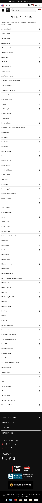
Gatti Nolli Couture (7, 170)
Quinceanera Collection (8, 339)
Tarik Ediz (4, 377)
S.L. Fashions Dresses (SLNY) (10, 362)
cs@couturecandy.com (11, 444)
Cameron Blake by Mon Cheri (10, 81)
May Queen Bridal (7, 273)
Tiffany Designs (6, 395)
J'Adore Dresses (6, 198)
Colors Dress (5, 118)
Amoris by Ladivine (7, 52)
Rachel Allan (5, 344)
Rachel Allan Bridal (7, 348)
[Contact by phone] (40, 5)
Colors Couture (6, 113)
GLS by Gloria (5, 174)
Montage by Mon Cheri (8, 297)
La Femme (4, 240)
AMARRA (4, 62)
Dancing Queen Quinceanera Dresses (13, 128)
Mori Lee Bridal (6, 306)
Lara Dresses (5, 245)
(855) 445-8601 (9, 448)
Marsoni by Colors (6, 264)
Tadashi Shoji (5, 372)
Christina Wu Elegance (8, 90)
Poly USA (4, 320)
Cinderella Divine (6, 99)
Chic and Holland (6, 85)
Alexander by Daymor (8, 48)
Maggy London (6, 259)
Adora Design (5, 34)
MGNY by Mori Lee (7, 283)
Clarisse (3, 104)
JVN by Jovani (5, 231)
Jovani (3, 217)
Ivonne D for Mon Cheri (8, 193)
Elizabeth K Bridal (6, 142)
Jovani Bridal (5, 221)
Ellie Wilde (4, 146)
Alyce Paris (4, 57)
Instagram (14, 458)
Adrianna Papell (6, 29)
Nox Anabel (4, 311)
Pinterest (10, 458)
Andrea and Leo (6, 66)
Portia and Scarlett (7, 325)
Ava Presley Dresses (7, 76)
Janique (3, 203)
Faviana (3, 156)
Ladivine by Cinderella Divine (10, 236)
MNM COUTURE (6, 287)
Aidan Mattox (5, 38)
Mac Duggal (5, 254)
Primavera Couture (7, 330)
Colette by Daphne (7, 109)
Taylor (3, 381)
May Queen (5, 268)
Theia (3, 391)
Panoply (3, 315)
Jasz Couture (5, 207)
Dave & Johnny (6, 132)
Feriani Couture (6, 160)
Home (3, 22)
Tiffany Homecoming (8, 400)
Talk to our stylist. (25, 1)
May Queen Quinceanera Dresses (11, 278)
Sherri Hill (4, 358)
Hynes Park (4, 184)
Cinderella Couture (7, 95)
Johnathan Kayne (6, 212)
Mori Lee (4, 301)
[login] (29, 6)
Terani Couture (6, 386)
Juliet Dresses (5, 226)
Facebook (2, 458)
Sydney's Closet (6, 367)
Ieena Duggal (5, 189)
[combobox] (23, 10)
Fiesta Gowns (5, 165)
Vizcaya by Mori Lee (7, 405)
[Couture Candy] (8, 10)
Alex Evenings (5, 43)
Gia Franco (4, 179)
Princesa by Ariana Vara (8, 334)
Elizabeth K (4, 137)
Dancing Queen (6, 123)
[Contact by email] (36, 5)
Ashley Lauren (5, 71)
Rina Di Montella (6, 353)
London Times (5, 250)
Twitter (6, 459)
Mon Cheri (4, 292)
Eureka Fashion (6, 151)
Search (13, 10)
